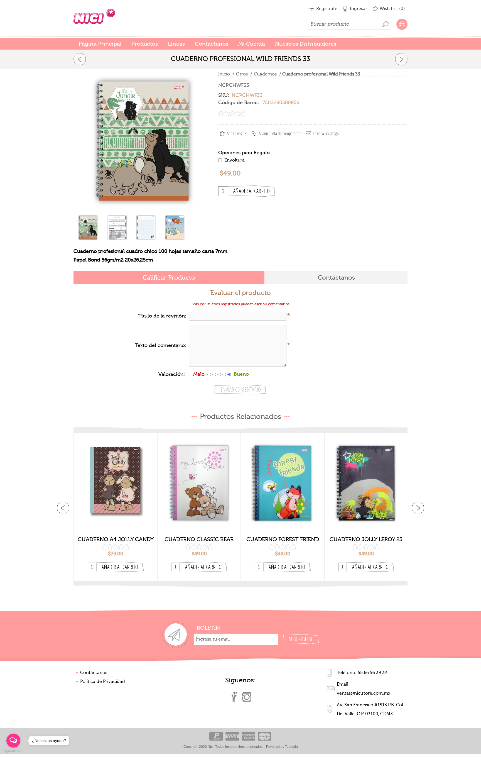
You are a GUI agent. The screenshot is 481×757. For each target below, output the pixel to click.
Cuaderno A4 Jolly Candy (116, 539)
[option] (115, 507)
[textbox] (349, 24)
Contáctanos (93, 672)
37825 (115, 478)
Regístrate (326, 8)
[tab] (168, 278)
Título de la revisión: (162, 316)
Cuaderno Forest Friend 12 (282, 539)
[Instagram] (246, 697)
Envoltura (234, 160)
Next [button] (418, 508)
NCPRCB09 (199, 478)
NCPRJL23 (366, 478)
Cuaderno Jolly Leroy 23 (366, 539)
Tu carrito (402, 24)
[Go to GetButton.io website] (13, 751)
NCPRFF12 (282, 478)
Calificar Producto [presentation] (169, 277)
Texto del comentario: (160, 345)
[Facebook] (234, 697)
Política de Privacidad (102, 681)
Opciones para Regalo (244, 152)
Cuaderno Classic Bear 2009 (199, 539)
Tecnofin (291, 747)
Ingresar (358, 8)
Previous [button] (63, 508)
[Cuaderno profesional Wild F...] (79, 59)
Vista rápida (115, 524)
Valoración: (171, 374)
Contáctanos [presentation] (336, 277)
